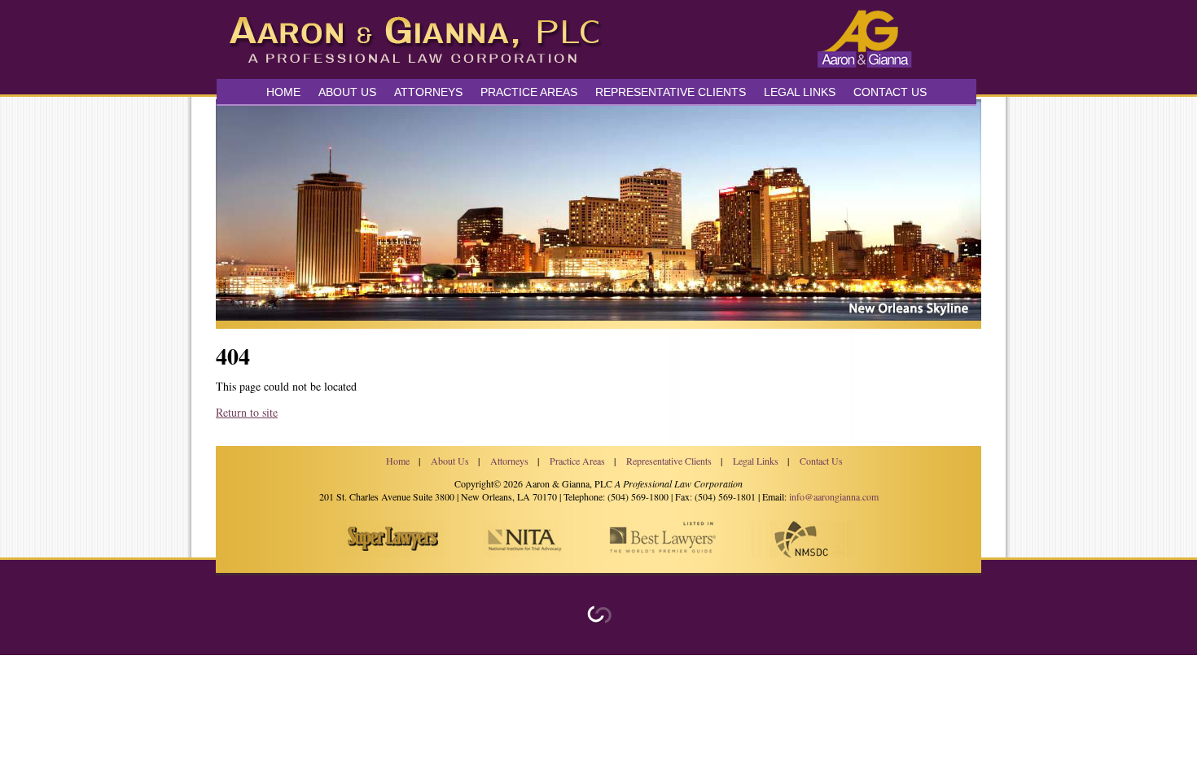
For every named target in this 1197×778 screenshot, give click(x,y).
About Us (347, 91)
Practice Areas (577, 460)
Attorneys (428, 91)
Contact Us (890, 91)
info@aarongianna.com (834, 496)
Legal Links (799, 91)
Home (283, 91)
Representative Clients (670, 91)
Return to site (247, 412)
